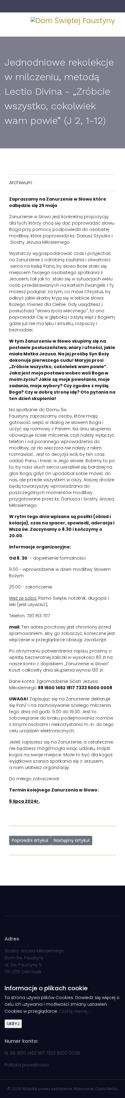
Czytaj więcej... (74, 1011)
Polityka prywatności (27, 1065)
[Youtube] (66, 6)
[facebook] (58, 6)
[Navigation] (11, 24)
